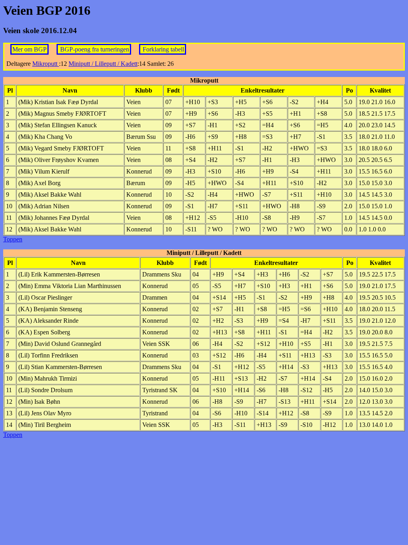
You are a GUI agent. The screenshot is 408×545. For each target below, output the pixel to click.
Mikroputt (45, 63)
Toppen (12, 239)
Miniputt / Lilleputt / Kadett (103, 63)
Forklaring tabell (163, 49)
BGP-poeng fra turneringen (94, 49)
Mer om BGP (29, 49)
